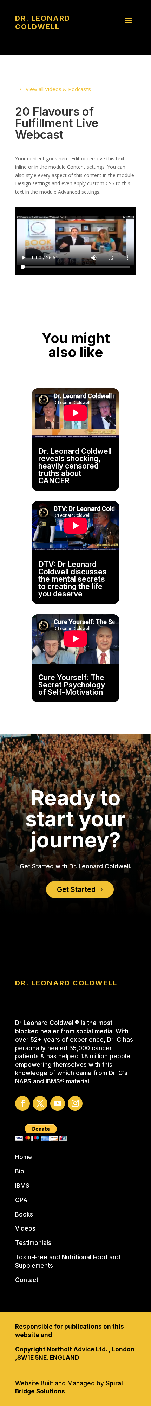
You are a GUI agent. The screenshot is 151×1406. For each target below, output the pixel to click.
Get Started (76, 889)
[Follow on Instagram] (75, 1103)
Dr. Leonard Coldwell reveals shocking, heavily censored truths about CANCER (75, 466)
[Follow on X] (40, 1103)
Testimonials (33, 1242)
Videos (25, 1228)
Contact (26, 1279)
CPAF (23, 1200)
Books (24, 1214)
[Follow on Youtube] (57, 1103)
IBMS (22, 1185)
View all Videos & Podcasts (58, 88)
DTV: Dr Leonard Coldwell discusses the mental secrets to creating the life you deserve (72, 579)
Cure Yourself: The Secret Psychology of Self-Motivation (71, 685)
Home (23, 1157)
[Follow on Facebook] (22, 1103)
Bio (19, 1171)
